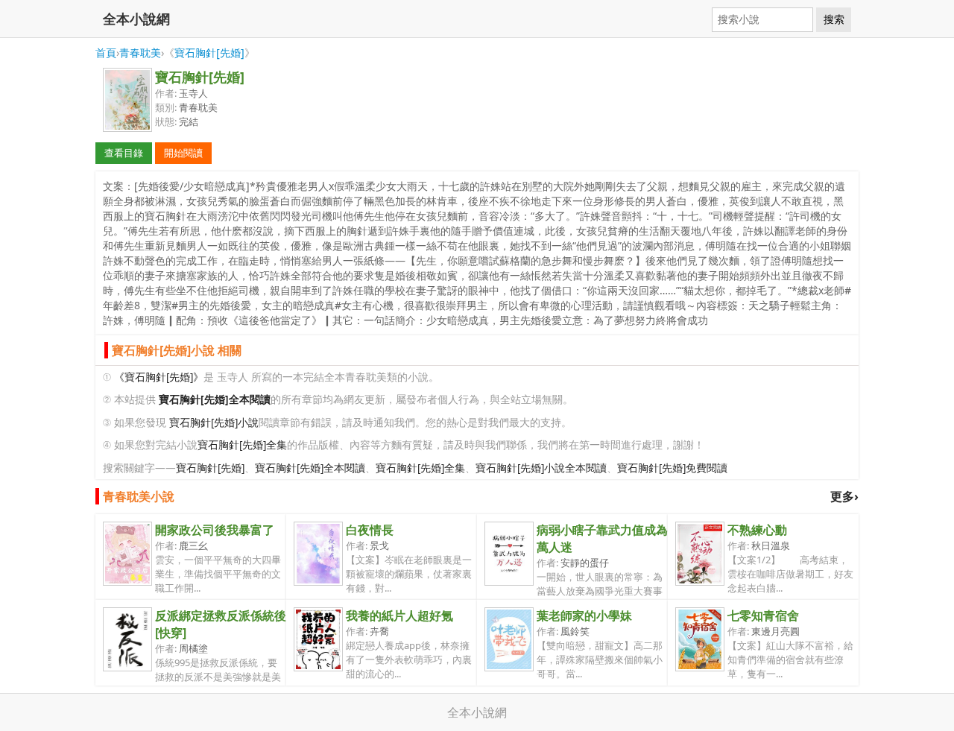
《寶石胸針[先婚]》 (158, 377)
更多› (844, 496)
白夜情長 (370, 530)
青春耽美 (140, 52)
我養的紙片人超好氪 (399, 615)
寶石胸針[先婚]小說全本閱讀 (541, 468)
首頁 (105, 52)
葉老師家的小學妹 (584, 615)
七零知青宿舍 (763, 615)
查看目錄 (123, 152)
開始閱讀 (183, 152)
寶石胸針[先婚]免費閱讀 (672, 468)
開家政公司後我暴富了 (214, 530)
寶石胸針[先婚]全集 (242, 444)
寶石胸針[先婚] (209, 52)
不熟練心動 (757, 530)
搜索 (834, 19)
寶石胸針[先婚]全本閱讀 (310, 468)
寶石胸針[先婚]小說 (214, 422)
